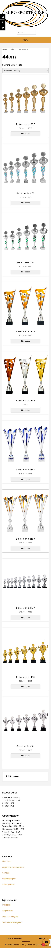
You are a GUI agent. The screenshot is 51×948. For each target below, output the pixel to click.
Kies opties (25, 133)
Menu (25, 40)
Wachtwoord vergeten (12, 922)
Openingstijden (9, 878)
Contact (5, 872)
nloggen (6, 905)
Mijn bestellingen (10, 916)
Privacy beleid (8, 884)
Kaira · (25, 938)
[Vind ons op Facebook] (36, 938)
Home (4, 49)
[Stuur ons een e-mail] (29, 938)
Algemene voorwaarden (13, 867)
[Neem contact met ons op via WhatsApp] (33, 938)
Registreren (7, 910)
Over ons (6, 861)
